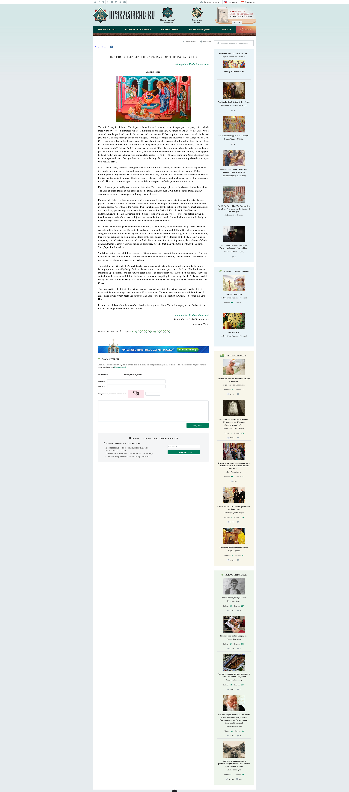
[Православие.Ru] (123, 15)
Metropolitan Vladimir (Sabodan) (192, 64)
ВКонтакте (111, 374)
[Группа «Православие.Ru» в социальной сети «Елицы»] (116, 2)
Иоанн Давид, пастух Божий (234, 597)
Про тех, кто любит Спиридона (233, 635)
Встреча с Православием (138, 30)
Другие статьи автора (236, 271)
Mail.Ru (121, 374)
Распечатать (207, 42)
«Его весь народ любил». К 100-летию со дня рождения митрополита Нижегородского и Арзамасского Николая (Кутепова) (233, 718)
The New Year (234, 332)
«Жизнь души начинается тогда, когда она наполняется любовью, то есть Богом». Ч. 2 (233, 465)
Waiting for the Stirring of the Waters (233, 101)
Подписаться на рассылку (212, 2)
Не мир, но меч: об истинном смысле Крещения (234, 380)
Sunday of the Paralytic (233, 53)
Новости (226, 30)
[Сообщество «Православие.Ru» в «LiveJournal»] (108, 2)
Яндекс (116, 374)
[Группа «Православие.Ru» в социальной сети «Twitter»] (103, 2)
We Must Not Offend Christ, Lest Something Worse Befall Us (234, 171)
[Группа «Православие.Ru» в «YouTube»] (112, 2)
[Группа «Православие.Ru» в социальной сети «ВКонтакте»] (95, 2)
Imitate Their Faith (234, 294)
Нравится (104, 47)
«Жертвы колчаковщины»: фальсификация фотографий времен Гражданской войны (234, 763)
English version (233, 2)
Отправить (197, 425)
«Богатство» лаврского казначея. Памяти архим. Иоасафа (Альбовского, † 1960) (233, 422)
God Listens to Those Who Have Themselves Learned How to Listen (233, 246)
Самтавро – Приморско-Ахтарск (233, 547)
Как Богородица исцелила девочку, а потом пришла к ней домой (234, 675)
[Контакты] (124, 2)
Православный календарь (167, 21)
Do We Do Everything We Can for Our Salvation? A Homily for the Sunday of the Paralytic (234, 209)
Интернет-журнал (170, 30)
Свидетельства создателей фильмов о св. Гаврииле (233, 508)
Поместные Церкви (197, 21)
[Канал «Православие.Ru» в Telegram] (120, 2)
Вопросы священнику (200, 30)
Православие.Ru (120, 367)
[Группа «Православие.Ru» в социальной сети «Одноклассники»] (99, 2)
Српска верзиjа (250, 2)
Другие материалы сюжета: (234, 56)
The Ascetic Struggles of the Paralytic (233, 135)
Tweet (97, 47)
